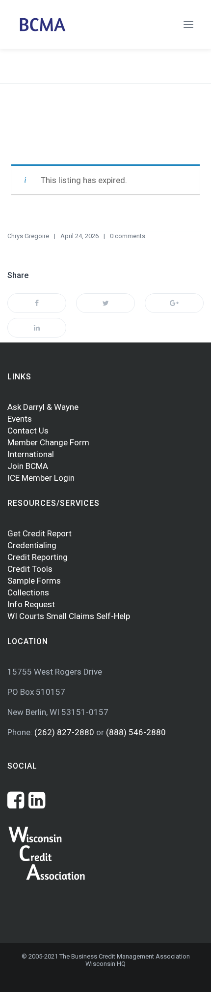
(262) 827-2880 (65, 732)
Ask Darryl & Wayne (43, 407)
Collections (28, 592)
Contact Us (28, 430)
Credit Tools (30, 569)
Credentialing (31, 545)
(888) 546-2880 (136, 732)
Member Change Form (48, 442)
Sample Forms (34, 581)
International (30, 454)
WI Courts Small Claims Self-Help (68, 616)
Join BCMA (27, 466)
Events (19, 419)
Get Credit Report (39, 533)
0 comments (127, 236)
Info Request (31, 604)
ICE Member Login (41, 478)
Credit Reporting (37, 557)
